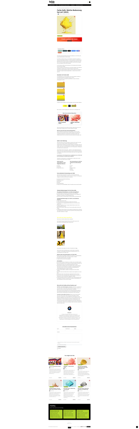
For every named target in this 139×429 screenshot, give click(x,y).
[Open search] (87, 2)
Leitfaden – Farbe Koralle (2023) (69, 367)
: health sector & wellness (81, 414)
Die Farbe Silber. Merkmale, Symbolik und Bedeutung (83, 389)
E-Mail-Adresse (68, 328)
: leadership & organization (68, 412)
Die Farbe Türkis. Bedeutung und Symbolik (69, 389)
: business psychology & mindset (68, 414)
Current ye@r (59, 348)
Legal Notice (71, 426)
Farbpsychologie (51, 364)
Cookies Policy (78, 426)
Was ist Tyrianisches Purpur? (55, 366)
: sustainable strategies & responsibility (82, 412)
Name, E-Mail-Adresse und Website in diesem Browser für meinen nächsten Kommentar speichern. (68, 342)
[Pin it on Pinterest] (74, 16)
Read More (60, 377)
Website (75, 328)
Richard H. (66, 368)
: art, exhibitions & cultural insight (82, 413)
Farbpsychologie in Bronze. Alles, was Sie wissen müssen (55, 389)
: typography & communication (55, 414)
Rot (76, 248)
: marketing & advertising (54, 413)
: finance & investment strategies (68, 413)
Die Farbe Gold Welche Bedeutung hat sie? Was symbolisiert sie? (83, 367)
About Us (69, 426)
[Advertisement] (70, 44)
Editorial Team (52, 367)
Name (58, 328)
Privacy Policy (75, 426)
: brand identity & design (54, 412)
